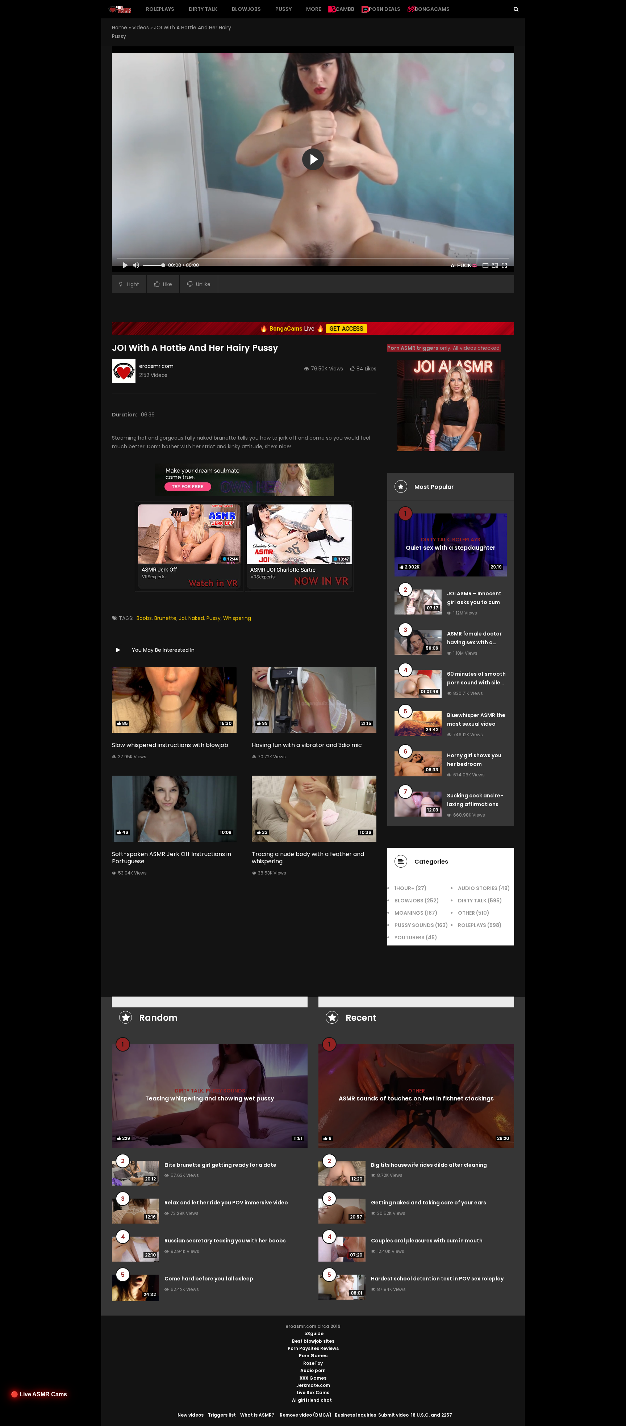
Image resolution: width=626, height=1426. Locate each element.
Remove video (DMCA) (305, 1415)
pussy (213, 618)
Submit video (393, 1415)
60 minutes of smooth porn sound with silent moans (476, 682)
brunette (165, 618)
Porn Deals (384, 9)
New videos (191, 1415)
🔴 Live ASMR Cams (39, 1394)
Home (119, 27)
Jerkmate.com (313, 1385)
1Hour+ (404, 888)
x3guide (314, 1333)
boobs (144, 618)
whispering (237, 618)
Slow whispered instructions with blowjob (170, 745)
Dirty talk (203, 9)
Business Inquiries (355, 1415)
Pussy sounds (414, 925)
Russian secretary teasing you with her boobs (225, 1240)
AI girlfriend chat (312, 1400)
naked (196, 618)
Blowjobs (246, 9)
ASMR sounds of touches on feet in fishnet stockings (416, 1098)
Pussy (283, 9)
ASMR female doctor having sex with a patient (474, 642)
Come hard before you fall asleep (208, 1278)
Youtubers (410, 937)
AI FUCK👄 (464, 265)
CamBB (344, 9)
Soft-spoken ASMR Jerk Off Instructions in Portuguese (171, 858)
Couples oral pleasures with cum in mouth (427, 1240)
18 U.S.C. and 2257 (431, 1415)
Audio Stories (477, 888)
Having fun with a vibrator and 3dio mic (307, 745)
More (313, 9)
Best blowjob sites (313, 1341)
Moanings (409, 913)
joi (182, 618)
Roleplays (160, 9)
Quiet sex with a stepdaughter (451, 547)
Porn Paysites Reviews (313, 1348)
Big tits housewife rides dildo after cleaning (429, 1165)
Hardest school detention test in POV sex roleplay (437, 1278)
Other (466, 913)
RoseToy (313, 1363)
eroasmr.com (156, 366)
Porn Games (313, 1355)
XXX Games (313, 1378)
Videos (140, 27)
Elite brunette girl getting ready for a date (220, 1165)
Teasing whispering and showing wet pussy (209, 1098)
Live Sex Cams (313, 1392)
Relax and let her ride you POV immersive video (226, 1202)
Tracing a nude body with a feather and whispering (308, 858)
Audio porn (313, 1370)
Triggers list (222, 1415)
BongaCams (432, 9)
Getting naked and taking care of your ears (428, 1202)
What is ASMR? (257, 1415)
